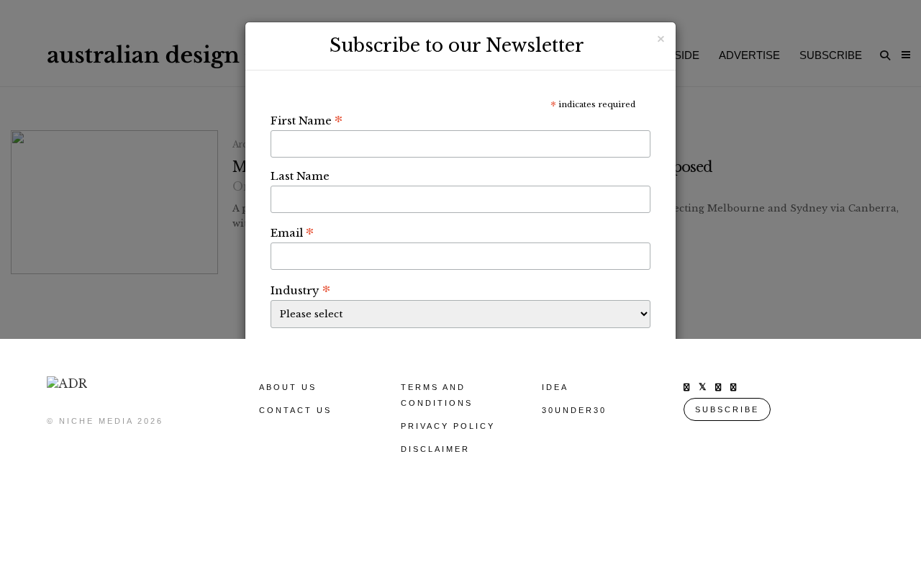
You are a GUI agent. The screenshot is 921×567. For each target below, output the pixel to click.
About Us (288, 387)
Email (292, 232)
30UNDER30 (574, 410)
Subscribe (727, 409)
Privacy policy (448, 426)
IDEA (555, 387)
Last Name (300, 176)
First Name (306, 120)
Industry (300, 290)
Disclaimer (435, 449)
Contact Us (295, 410)
